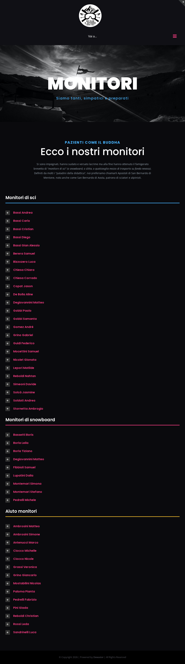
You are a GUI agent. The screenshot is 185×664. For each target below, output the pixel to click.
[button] (92, 213)
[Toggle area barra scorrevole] (181, 3)
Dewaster (98, 657)
